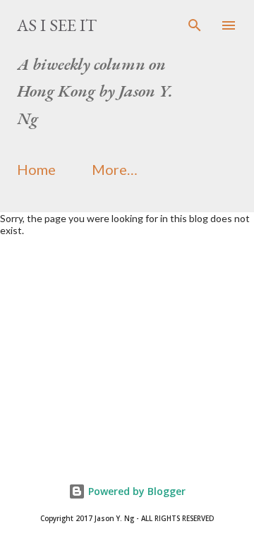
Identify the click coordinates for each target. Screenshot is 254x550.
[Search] (194, 25)
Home (36, 169)
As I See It (57, 25)
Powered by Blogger (135, 491)
